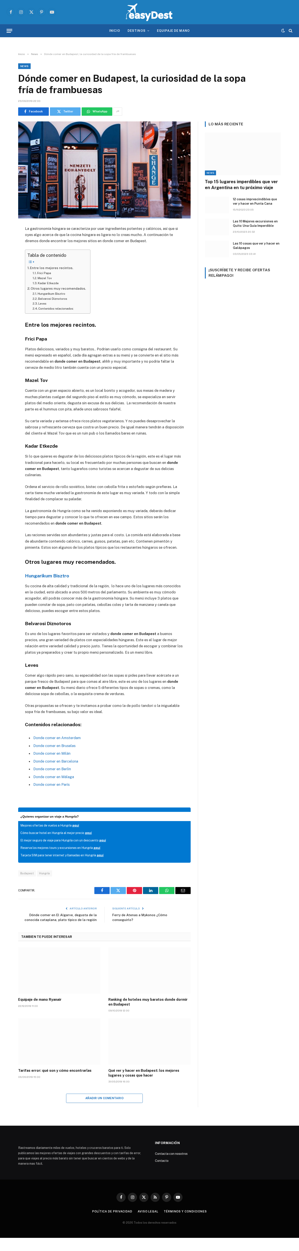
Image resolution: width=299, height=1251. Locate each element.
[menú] (9, 31)
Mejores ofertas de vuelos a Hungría (49, 825)
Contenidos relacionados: (56, 308)
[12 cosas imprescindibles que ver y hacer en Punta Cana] (217, 205)
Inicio (114, 30)
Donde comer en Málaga (53, 777)
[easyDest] (149, 12)
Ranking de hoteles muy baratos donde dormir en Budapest (148, 1001)
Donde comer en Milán (51, 753)
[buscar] (290, 31)
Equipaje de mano (173, 30)
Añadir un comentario (104, 1098)
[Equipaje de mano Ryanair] (59, 970)
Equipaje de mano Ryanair (40, 999)
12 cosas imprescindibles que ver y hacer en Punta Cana (255, 201)
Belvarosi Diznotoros (52, 298)
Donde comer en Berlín (52, 769)
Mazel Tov (44, 278)
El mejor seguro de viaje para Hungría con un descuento (63, 840)
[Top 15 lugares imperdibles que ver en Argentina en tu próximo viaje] (243, 154)
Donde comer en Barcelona (55, 761)
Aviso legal (148, 1211)
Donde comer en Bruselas (54, 746)
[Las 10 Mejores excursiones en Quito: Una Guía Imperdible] (217, 227)
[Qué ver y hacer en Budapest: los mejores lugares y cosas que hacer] (149, 1041)
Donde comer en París (51, 784)
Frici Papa (44, 273)
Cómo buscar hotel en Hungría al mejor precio (56, 833)
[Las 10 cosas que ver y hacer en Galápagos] (217, 249)
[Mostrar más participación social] (117, 111)
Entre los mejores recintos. (51, 268)
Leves (42, 303)
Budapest (27, 873)
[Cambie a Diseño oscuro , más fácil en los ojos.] (283, 31)
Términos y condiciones (185, 1211)
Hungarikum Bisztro (51, 293)
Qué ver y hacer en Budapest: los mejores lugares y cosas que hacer (143, 1072)
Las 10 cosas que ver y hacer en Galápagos (256, 246)
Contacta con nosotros (171, 1153)
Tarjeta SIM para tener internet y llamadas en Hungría (62, 855)
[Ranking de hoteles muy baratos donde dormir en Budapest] (149, 970)
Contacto (162, 1160)
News (24, 66)
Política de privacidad (112, 1211)
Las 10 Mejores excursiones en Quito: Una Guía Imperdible (255, 223)
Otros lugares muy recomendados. (58, 288)
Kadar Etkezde (48, 283)
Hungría (44, 873)
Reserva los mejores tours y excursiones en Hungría (60, 848)
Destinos (137, 30)
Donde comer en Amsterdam (57, 738)
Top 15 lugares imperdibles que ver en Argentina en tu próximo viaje (241, 184)
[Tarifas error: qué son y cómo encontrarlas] (59, 1041)
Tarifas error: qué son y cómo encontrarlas (54, 1070)
